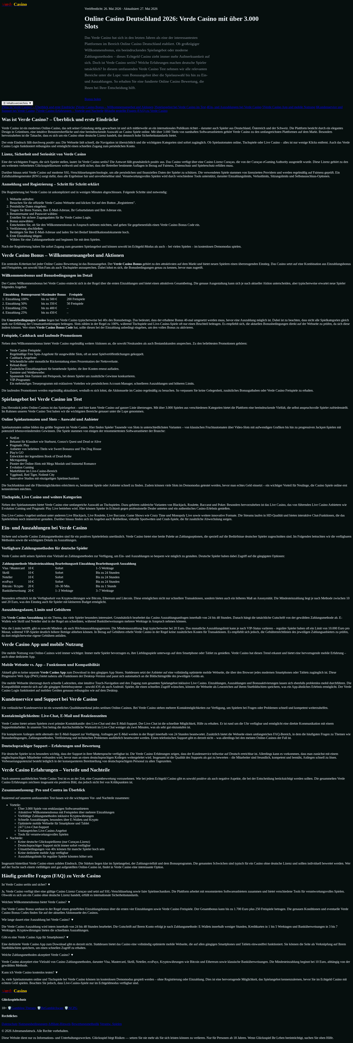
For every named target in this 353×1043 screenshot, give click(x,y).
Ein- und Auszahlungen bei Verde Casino (234, 107)
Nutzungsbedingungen (33, 1024)
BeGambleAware (50, 1008)
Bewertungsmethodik (85, 1024)
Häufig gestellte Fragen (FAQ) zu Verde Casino (136, 110)
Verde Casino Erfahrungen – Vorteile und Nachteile (70, 110)
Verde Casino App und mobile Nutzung (288, 107)
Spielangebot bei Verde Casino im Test (180, 107)
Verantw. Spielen (111, 1024)
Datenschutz (10, 1024)
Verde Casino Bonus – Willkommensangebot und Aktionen (114, 107)
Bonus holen (93, 99)
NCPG (70, 1008)
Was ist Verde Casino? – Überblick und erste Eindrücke (38, 107)
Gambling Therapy (22, 1008)
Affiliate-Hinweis (59, 1024)
